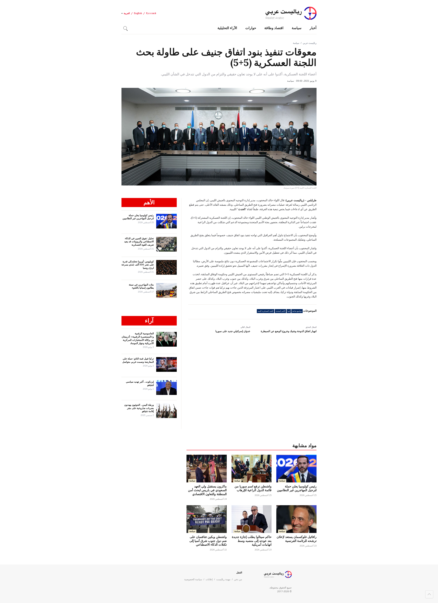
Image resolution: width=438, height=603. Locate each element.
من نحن (238, 579)
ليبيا (288, 311)
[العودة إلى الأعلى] (429, 594)
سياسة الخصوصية (193, 579)
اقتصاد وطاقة (274, 28)
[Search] (125, 28)
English (138, 13)
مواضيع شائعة (297, 311)
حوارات (250, 28)
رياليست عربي (310, 43)
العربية (127, 13)
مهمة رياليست (223, 579)
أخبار (313, 28)
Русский (151, 13)
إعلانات (209, 579)
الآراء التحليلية (227, 28)
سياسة (296, 28)
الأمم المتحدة (280, 311)
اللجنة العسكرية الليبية (265, 311)
